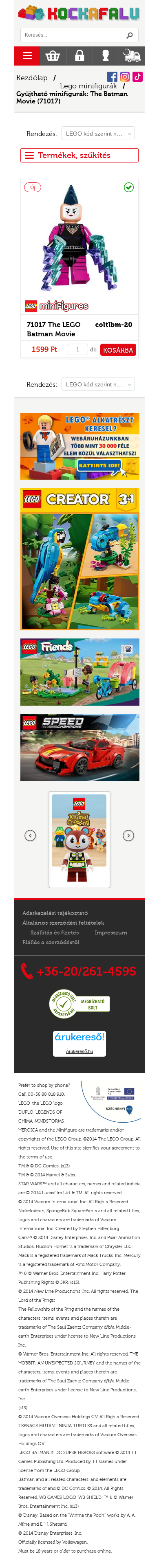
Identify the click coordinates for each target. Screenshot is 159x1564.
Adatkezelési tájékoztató (55, 913)
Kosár (53, 56)
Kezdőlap (32, 78)
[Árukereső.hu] (79, 1017)
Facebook (112, 77)
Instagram (125, 77)
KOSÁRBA (118, 350)
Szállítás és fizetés (55, 933)
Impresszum (111, 933)
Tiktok (137, 77)
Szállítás (132, 56)
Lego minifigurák (88, 86)
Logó (79, 14)
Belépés (106, 56)
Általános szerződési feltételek (63, 923)
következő (128, 836)
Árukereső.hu (79, 1051)
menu (27, 56)
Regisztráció (80, 56)
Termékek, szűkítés (74, 155)
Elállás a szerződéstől (51, 942)
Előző (30, 836)
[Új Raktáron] (79, 295)
